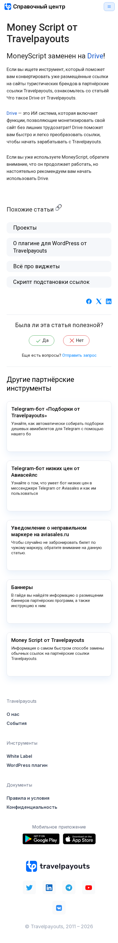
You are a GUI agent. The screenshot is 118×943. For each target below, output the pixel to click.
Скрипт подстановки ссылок (51, 282)
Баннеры (22, 587)
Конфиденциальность (32, 807)
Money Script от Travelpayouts (47, 640)
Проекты (25, 227)
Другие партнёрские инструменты (40, 384)
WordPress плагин (27, 765)
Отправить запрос (79, 355)
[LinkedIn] (108, 301)
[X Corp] (99, 301)
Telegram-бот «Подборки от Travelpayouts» (45, 412)
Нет (80, 340)
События (17, 723)
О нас (13, 714)
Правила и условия (28, 798)
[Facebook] (89, 301)
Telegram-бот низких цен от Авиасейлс (45, 471)
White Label (19, 756)
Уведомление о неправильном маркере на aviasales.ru (49, 531)
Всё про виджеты (36, 266)
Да (45, 340)
